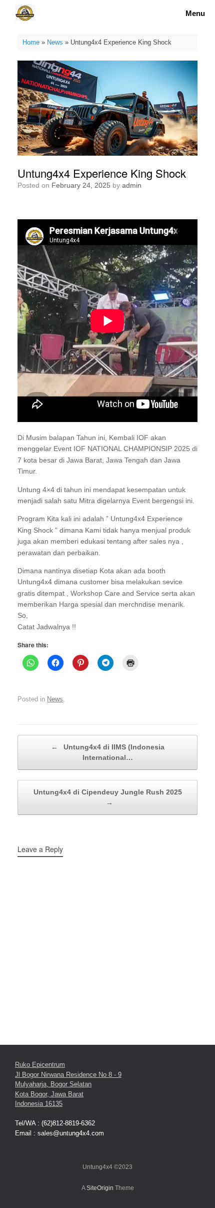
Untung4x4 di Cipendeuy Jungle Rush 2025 (108, 797)
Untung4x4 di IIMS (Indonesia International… (107, 752)
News (55, 42)
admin (132, 185)
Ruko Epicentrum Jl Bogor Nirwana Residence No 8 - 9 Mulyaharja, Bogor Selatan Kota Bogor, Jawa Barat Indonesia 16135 (68, 1084)
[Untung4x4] (25, 13)
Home (31, 42)
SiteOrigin (100, 1188)
